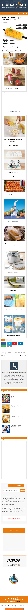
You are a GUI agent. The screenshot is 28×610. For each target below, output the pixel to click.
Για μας (5, 485)
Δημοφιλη (19, 485)
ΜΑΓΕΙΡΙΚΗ (9, 340)
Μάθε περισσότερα (10, 609)
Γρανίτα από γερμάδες (16, 405)
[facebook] (18, 13)
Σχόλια (11, 485)
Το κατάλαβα (20, 609)
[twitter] (21, 13)
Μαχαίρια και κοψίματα (16, 425)
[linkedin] (26, 13)
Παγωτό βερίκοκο (15, 415)
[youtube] (24, 13)
